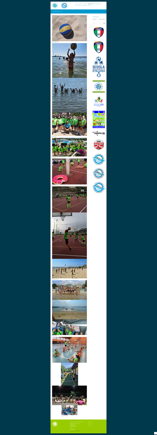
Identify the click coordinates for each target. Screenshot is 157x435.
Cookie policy (90, 425)
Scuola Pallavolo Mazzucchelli (58, 5)
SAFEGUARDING (84, 5)
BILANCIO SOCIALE (78, 5)
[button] (94, 19)
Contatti (89, 5)
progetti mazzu (90, 3)
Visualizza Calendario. (101, 19)
